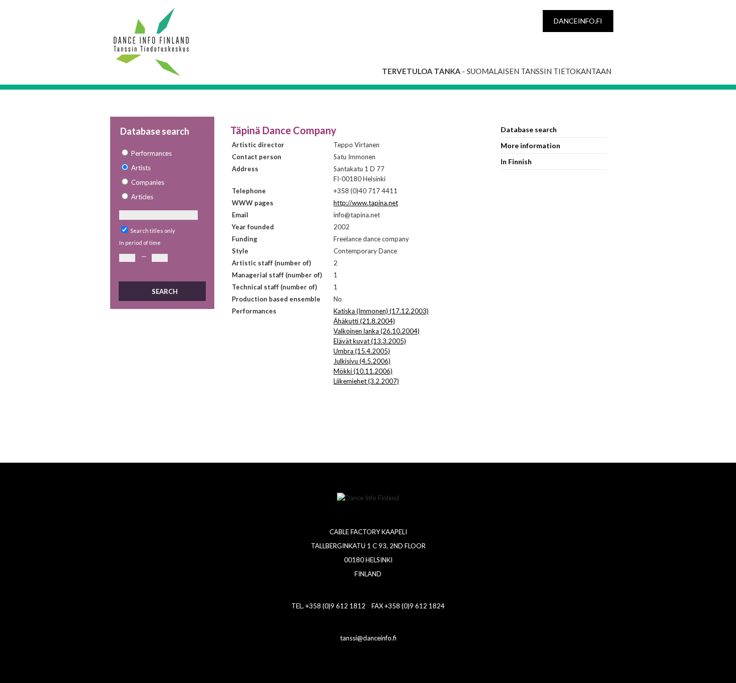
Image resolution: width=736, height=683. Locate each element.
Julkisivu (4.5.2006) (362, 361)
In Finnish (516, 161)
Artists (141, 168)
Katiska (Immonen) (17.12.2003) (381, 311)
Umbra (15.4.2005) (361, 351)
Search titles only (152, 230)
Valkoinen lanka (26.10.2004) (376, 331)
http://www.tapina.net (365, 203)
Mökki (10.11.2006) (363, 371)
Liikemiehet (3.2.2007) (366, 381)
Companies (147, 182)
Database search (529, 129)
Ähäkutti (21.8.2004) (364, 321)
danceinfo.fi (578, 21)
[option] (161, 153)
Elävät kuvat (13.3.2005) (369, 341)
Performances (151, 153)
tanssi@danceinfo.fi (368, 638)
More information (530, 145)
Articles (142, 197)
